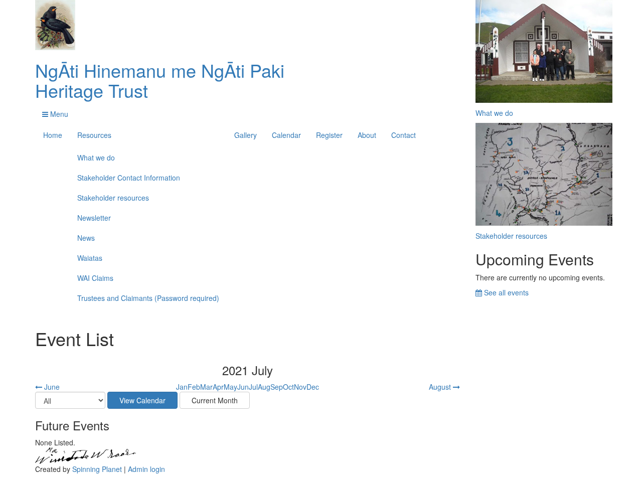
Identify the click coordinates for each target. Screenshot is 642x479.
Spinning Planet (97, 469)
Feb (194, 387)
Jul (253, 387)
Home (52, 135)
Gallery (245, 135)
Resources (94, 135)
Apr (218, 387)
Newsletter (94, 218)
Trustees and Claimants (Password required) (148, 298)
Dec (312, 387)
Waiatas (89, 258)
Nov (300, 387)
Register (329, 135)
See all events (505, 292)
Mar (206, 387)
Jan (182, 387)
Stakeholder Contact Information (128, 178)
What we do (96, 157)
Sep (276, 387)
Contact (403, 135)
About (367, 135)
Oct (288, 387)
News (86, 238)
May (230, 387)
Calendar (286, 135)
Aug (264, 387)
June (51, 387)
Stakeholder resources (113, 198)
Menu (58, 114)
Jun (243, 387)
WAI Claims (95, 278)
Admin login (146, 469)
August (441, 387)
